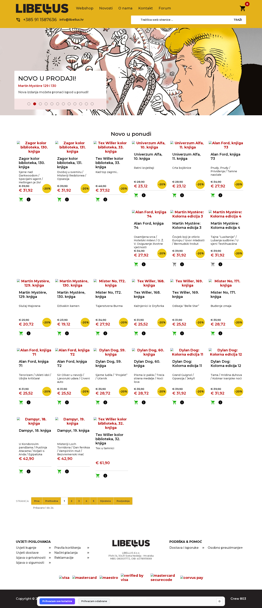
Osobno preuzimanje (224, 548)
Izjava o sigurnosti (30, 562)
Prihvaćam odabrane (94, 601)
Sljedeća (105, 501)
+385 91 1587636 (40, 19)
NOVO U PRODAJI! (47, 78)
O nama (125, 8)
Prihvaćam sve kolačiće (57, 601)
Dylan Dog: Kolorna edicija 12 (226, 363)
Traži (238, 19)
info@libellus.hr (71, 19)
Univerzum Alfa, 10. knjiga (148, 156)
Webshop (84, 8)
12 (92, 103)
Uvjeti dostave (27, 552)
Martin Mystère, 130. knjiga (71, 294)
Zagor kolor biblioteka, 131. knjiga (69, 163)
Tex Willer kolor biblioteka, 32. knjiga (109, 439)
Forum (165, 8)
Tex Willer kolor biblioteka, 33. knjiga (109, 163)
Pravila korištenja (67, 548)
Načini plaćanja (66, 552)
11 (86, 103)
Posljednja (123, 501)
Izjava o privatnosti (30, 557)
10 (80, 103)
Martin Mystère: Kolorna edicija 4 (225, 225)
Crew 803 (238, 599)
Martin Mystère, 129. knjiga (33, 294)
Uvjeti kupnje (26, 548)
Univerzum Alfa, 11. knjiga (186, 156)
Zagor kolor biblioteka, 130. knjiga (32, 163)
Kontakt (145, 8)
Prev (20, 104)
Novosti (106, 8)
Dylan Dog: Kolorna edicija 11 (187, 363)
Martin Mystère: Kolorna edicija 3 (186, 225)
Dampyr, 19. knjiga (73, 430)
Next (100, 104)
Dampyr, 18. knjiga (35, 430)
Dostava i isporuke (184, 548)
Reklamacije (63, 557)
